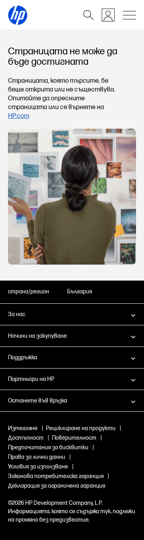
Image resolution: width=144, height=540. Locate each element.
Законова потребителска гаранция (56, 476)
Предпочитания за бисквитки (48, 447)
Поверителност (74, 437)
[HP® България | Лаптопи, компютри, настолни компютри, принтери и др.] (17, 15)
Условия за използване (38, 466)
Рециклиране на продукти (81, 428)
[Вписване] (108, 15)
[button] (72, 314)
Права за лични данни (36, 457)
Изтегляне (23, 428)
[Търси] (88, 15)
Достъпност (26, 437)
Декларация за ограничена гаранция (56, 485)
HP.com (18, 116)
